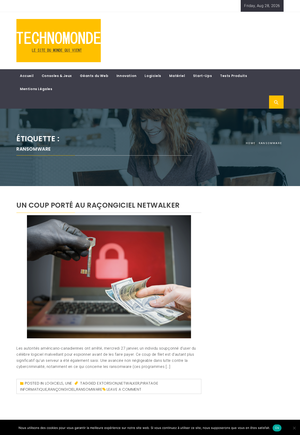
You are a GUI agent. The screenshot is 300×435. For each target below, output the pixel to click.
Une (68, 383)
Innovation (126, 75)
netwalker (129, 383)
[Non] (294, 428)
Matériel (177, 75)
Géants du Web (94, 75)
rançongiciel (61, 389)
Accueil (27, 75)
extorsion (107, 383)
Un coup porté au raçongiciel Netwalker (98, 205)
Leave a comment (124, 389)
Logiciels (153, 75)
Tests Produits (233, 75)
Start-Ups (202, 75)
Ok (277, 428)
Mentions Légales (36, 89)
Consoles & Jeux (57, 75)
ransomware (89, 389)
